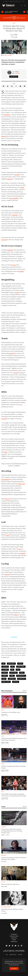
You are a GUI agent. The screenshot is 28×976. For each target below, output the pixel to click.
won (19, 549)
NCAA (18, 669)
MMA (12, 669)
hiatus (14, 265)
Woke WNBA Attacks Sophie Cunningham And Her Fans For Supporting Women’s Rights (13, 795)
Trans (4, 678)
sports (21, 672)
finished (21, 271)
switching (15, 215)
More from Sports (7, 691)
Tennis (12, 675)
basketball (7, 114)
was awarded (5, 479)
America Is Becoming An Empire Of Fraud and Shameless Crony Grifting (13, 858)
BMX (3, 663)
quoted (16, 372)
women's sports (6, 681)
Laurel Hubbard (21, 666)
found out (12, 353)
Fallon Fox (5, 666)
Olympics (5, 672)
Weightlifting (21, 678)
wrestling (15, 681)
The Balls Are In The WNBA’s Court (10, 712)
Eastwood (10, 250)
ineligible (4, 240)
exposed (9, 179)
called (22, 187)
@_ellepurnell (17, 73)
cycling (20, 663)
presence (17, 174)
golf (12, 666)
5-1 (21, 404)
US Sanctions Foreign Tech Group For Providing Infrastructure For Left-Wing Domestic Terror (11, 830)
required (3, 419)
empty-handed (13, 198)
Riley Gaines (13, 672)
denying (17, 292)
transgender (11, 678)
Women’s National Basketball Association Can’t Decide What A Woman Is (14, 739)
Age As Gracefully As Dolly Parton (10, 884)
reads (5, 452)
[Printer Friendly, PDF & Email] (24, 86)
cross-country (11, 663)
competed (22, 553)
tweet (7, 535)
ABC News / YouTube (7, 55)
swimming (5, 675)
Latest (3, 806)
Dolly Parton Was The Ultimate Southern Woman (12, 910)
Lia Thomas (5, 669)
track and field (21, 675)
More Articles (14, 76)
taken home (21, 484)
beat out (7, 499)
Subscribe (14, 968)
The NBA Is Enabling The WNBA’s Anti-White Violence (13, 767)
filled (16, 615)
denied (3, 136)
